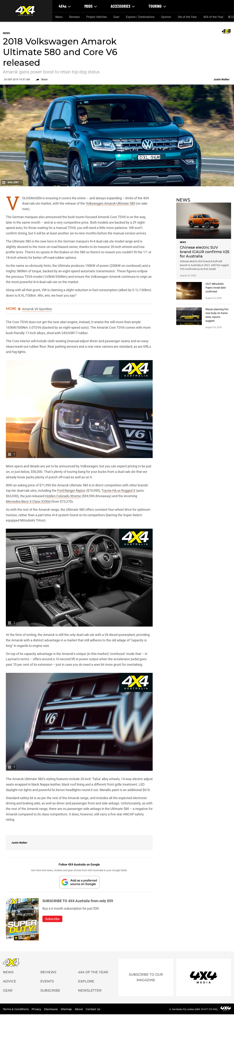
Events (47, 981)
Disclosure (51, 1009)
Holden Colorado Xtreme (63, 496)
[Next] (229, 17)
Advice (9, 981)
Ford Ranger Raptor (71, 490)
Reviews (74, 17)
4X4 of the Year (213, 17)
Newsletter (89, 991)
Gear (116, 17)
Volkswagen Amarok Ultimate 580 (110, 203)
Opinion (166, 17)
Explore (86, 981)
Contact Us (93, 1009)
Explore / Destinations (140, 17)
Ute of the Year (187, 17)
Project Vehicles (96, 17)
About (79, 1009)
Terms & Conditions (16, 1009)
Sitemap (67, 1009)
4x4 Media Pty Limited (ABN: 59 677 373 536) (195, 1009)
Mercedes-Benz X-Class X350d (28, 501)
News (59, 17)
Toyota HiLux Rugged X (118, 490)
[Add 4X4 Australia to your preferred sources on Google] (79, 882)
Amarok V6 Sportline (37, 309)
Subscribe (50, 991)
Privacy (37, 1009)
